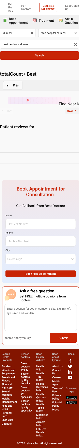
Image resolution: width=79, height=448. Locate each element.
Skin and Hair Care (7, 386)
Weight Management (9, 400)
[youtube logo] (70, 378)
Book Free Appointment (48, 7)
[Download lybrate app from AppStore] (71, 403)
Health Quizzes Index (41, 397)
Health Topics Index (40, 407)
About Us (57, 366)
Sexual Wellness (7, 393)
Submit (63, 337)
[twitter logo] (70, 367)
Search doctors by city (25, 366)
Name (8, 215)
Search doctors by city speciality (26, 405)
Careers (57, 377)
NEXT (70, 110)
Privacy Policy (56, 397)
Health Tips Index (40, 376)
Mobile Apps (56, 383)
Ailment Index (40, 423)
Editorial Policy (57, 404)
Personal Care (7, 414)
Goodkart (7, 366)
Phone (9, 232)
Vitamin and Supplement (8, 372)
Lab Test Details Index (41, 432)
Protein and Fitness (8, 379)
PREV (9, 110)
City (7, 250)
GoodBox (7, 423)
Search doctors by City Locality (25, 378)
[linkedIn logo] (70, 373)
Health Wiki (40, 368)
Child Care (7, 419)
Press (55, 409)
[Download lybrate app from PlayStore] (71, 398)
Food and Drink (7, 407)
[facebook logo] (70, 362)
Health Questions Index (42, 387)
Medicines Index (42, 416)
